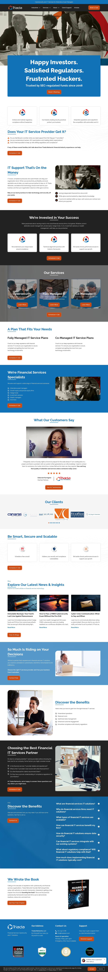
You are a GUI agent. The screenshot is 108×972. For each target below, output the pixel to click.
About (55, 7)
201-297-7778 (61, 931)
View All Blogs (14, 635)
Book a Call (94, 7)
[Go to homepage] (15, 8)
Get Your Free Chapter (17, 903)
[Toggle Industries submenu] (39, 7)
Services (45, 7)
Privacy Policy (52, 969)
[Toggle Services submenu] (50, 7)
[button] (54, 442)
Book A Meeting (54, 92)
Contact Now (13, 678)
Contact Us (13, 820)
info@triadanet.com (63, 933)
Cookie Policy (42, 969)
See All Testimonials (54, 487)
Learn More (22, 305)
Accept (92, 969)
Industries (35, 7)
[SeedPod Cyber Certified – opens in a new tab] (89, 951)
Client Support (67, 7)
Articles (76, 7)
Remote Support (86, 939)
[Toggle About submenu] (58, 7)
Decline (101, 969)
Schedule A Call (14, 153)
